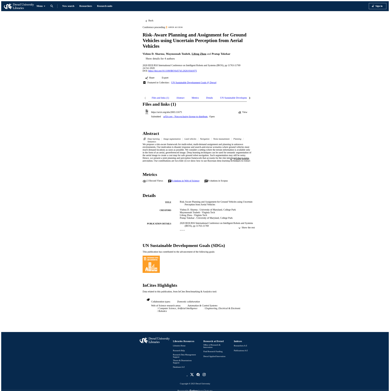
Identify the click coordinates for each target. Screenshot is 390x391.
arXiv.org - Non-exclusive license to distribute (185, 116)
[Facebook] (198, 374)
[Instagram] (204, 374)
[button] (243, 112)
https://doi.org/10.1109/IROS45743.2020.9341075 (172, 71)
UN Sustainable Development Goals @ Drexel (193, 82)
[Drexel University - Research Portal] (19, 6)
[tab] (160, 98)
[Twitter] (192, 374)
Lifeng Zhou (199, 53)
